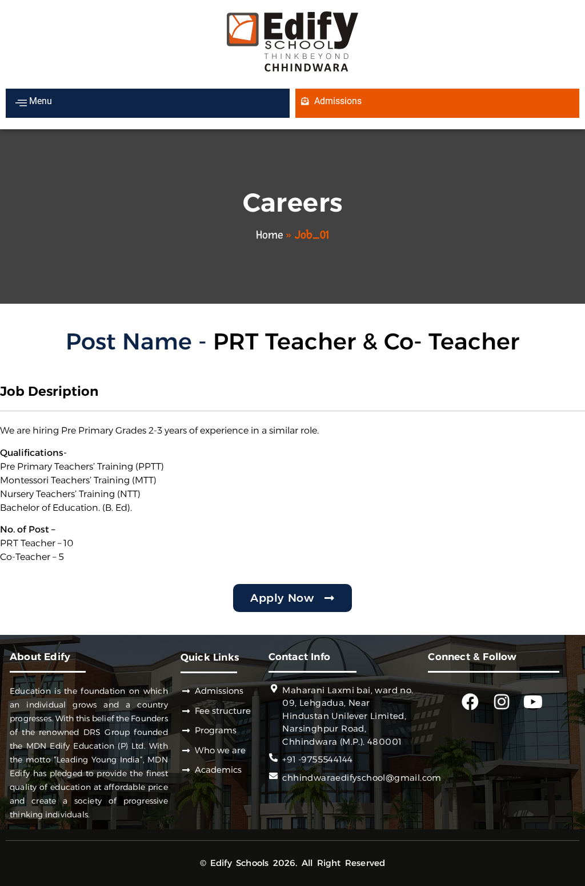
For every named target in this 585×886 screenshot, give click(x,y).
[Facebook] (470, 701)
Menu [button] (39, 101)
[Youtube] (533, 701)
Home (269, 235)
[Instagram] (501, 701)
